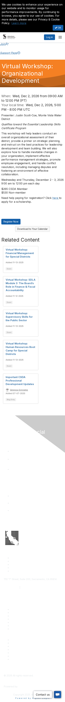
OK (59, 27)
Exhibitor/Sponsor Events (24, 646)
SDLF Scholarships (20, 615)
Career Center (18, 639)
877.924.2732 (11, 587)
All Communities (19, 652)
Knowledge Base (19, 628)
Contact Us (16, 609)
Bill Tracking (17, 625)
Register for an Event (22, 619)
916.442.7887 (28, 587)
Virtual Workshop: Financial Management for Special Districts (20, 253)
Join (2, 44)
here (55, 198)
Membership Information (23, 649)
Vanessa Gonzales (19, 390)
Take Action (17, 622)
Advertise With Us (20, 643)
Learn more (19, 23)
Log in (49, 37)
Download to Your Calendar (32, 228)
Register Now (11, 221)
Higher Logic (25, 686)
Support (14, 612)
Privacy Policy (18, 659)
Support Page (8, 52)
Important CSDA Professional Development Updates (20, 381)
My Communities (19, 656)
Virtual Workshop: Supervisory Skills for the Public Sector (19, 317)
